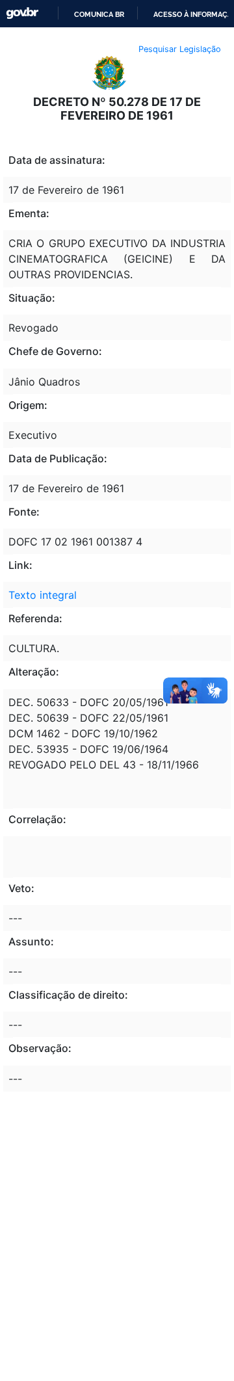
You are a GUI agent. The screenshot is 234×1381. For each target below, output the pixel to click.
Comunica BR (99, 14)
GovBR (22, 13)
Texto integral (42, 594)
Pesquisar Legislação (179, 49)
